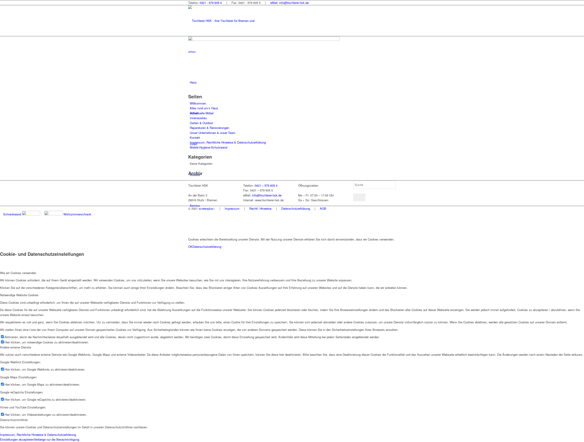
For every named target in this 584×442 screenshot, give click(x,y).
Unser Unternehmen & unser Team (212, 133)
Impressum (232, 208)
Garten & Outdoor (201, 123)
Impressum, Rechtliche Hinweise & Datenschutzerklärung (228, 142)
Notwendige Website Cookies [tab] (19, 295)
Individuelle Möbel (202, 113)
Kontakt (195, 137)
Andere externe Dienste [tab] (15, 347)
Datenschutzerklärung (295, 208)
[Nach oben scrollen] (1, 231)
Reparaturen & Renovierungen (209, 128)
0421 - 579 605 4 (211, 2)
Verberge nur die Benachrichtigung (56, 439)
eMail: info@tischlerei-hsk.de (289, 2)
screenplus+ (207, 208)
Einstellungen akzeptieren (17, 439)
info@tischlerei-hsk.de (267, 195)
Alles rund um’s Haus (204, 108)
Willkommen (198, 103)
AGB (323, 208)
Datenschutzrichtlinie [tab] (14, 420)
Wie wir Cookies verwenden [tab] (18, 273)
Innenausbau (198, 118)
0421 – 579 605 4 (266, 185)
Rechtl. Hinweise (260, 208)
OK (190, 246)
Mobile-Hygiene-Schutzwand (208, 147)
